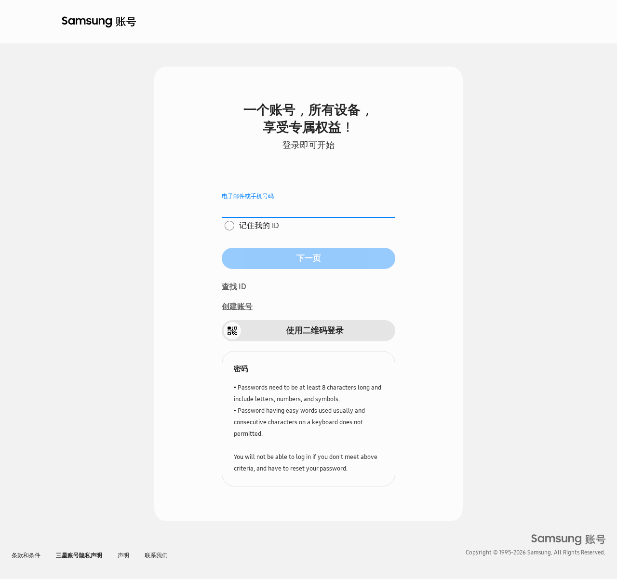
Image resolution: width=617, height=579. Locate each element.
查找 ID (234, 286)
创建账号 (237, 306)
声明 (123, 555)
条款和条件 (26, 555)
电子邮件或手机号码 (248, 196)
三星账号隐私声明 (79, 555)
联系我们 (156, 555)
